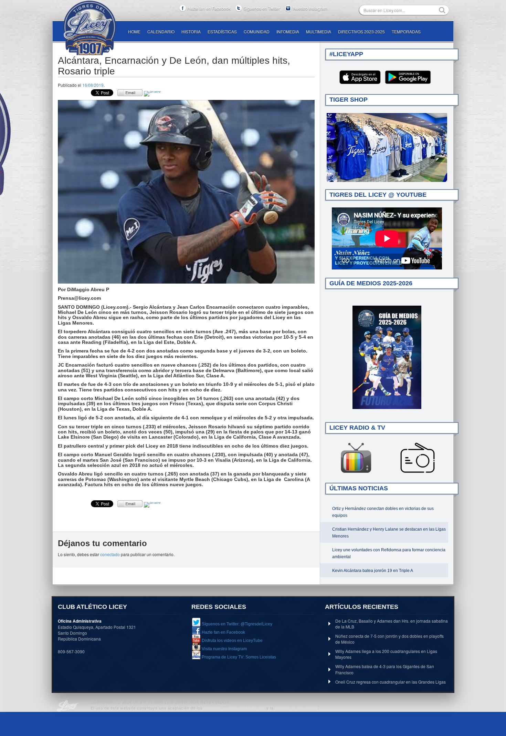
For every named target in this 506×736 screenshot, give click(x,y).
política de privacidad (296, 708)
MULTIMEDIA (318, 31)
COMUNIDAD (257, 31)
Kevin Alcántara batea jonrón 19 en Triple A (372, 570)
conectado (110, 554)
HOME (134, 31)
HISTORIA (191, 31)
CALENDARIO (161, 31)
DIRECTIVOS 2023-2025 (361, 31)
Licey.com (89, 28)
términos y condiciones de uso (234, 708)
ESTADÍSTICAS (222, 31)
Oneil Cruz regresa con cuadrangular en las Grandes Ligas (390, 682)
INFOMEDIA (287, 31)
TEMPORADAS (406, 31)
